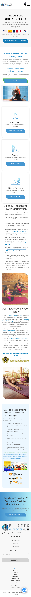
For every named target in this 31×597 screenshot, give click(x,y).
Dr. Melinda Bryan (12, 315)
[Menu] (28, 4)
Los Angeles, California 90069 (12, 533)
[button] (15, 41)
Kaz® (20, 315)
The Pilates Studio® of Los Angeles (17, 338)
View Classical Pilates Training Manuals (15, 452)
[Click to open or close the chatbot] (24, 590)
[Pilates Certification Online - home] (6, 5)
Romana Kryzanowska (9, 330)
